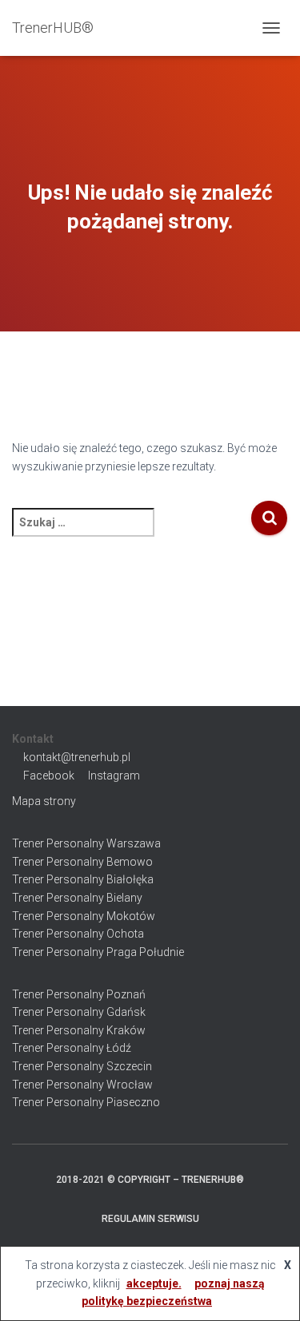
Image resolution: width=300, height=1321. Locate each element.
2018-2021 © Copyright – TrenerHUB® (150, 1179)
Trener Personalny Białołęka (83, 879)
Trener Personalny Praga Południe (98, 952)
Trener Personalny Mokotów (83, 916)
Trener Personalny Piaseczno (86, 1102)
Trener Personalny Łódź (71, 1047)
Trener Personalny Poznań (79, 994)
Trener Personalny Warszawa (86, 843)
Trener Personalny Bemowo (82, 861)
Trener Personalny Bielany (77, 897)
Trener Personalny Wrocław (82, 1084)
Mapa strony (44, 801)
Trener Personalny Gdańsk (79, 1012)
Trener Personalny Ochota (78, 933)
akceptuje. (154, 1283)
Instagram (114, 775)
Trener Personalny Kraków (79, 1030)
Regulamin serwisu (150, 1218)
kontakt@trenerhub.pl (76, 757)
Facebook (48, 775)
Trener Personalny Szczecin (82, 1066)
